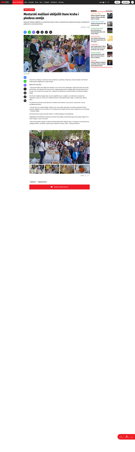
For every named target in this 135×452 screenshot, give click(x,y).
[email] (42, 32)
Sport (41, 2)
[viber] (33, 32)
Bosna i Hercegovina (18, 2)
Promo (36, 2)
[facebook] (25, 32)
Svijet (25, 2)
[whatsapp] (29, 32)
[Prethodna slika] (85, 175)
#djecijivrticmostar (42, 182)
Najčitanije (127, 437)
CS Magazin (46, 2)
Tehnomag (60, 2)
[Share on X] (37, 32)
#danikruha (33, 182)
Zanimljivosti (54, 2)
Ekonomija (31, 2)
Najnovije (121, 437)
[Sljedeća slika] (88, 175)
